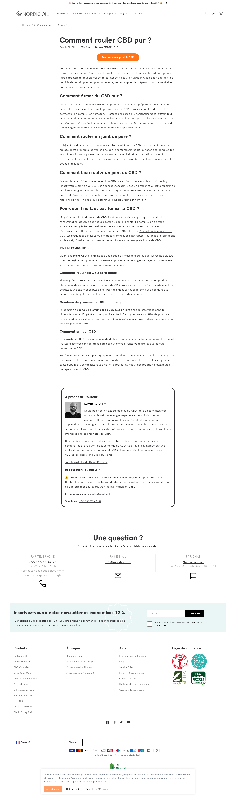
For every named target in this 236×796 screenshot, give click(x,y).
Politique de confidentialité (124, 755)
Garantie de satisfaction (132, 689)
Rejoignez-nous (74, 656)
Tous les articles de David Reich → (86, 462)
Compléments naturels (26, 678)
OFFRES (18, 701)
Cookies (139, 755)
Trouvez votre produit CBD (118, 57)
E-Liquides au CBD (24, 689)
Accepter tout (53, 789)
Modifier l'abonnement (131, 672)
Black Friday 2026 (23, 712)
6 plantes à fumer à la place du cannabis (117, 294)
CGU (110, 755)
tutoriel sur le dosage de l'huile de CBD (137, 240)
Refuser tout (72, 789)
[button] (62, 13)
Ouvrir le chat (193, 562)
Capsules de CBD (23, 661)
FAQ (33, 25)
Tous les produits (23, 706)
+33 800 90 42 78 (90, 501)
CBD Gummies (22, 667)
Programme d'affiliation (79, 667)
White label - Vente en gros (81, 661)
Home (25, 25)
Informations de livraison (133, 656)
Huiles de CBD (21, 656)
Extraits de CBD (22, 672)
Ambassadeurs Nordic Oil (80, 672)
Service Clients (127, 667)
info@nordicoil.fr (102, 493)
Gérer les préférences (97, 789)
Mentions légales (100, 755)
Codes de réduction (129, 678)
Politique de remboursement (134, 684)
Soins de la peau (22, 684)
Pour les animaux (23, 695)
